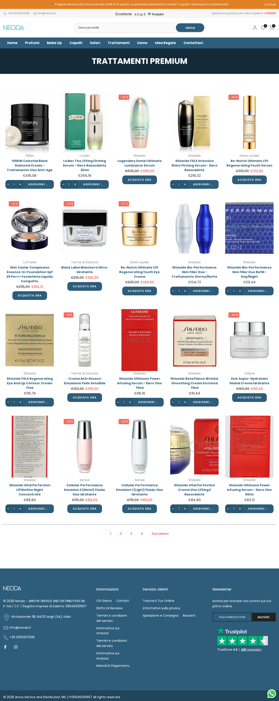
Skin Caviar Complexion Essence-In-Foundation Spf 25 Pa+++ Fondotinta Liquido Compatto (29, 274)
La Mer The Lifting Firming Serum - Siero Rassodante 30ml (84, 165)
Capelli (76, 43)
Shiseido (139, 155)
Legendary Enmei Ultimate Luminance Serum (139, 163)
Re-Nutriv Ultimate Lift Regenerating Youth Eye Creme (139, 272)
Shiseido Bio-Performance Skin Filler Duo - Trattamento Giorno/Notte (194, 272)
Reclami (189, 615)
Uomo (142, 43)
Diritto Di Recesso (109, 608)
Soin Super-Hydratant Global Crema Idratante (249, 380)
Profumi (32, 43)
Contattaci (193, 43)
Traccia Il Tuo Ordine (158, 601)
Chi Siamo (104, 601)
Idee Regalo (165, 43)
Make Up (54, 43)
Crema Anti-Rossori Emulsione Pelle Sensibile (84, 380)
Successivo (160, 533)
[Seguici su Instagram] (16, 647)
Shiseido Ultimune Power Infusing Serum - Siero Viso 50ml (249, 490)
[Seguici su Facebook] (5, 647)
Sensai (85, 480)
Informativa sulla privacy (161, 608)
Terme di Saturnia (84, 262)
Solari (95, 43)
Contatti (122, 601)
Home (12, 43)
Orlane (249, 373)
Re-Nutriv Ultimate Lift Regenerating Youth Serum (249, 163)
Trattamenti (118, 43)
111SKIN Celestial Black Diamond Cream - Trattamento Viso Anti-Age (30, 165)
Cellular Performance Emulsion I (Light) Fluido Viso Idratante (139, 490)
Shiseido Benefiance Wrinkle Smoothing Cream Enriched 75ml (194, 383)
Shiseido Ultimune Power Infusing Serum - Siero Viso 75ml (139, 383)
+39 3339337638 (18, 13)
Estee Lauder (249, 155)
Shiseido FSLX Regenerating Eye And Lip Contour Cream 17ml (30, 383)
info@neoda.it (46, 13)
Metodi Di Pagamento (112, 666)
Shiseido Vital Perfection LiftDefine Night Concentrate (29, 490)
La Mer (85, 155)
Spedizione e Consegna (161, 615)
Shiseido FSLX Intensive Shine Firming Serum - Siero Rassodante (194, 165)
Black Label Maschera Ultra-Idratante (84, 269)
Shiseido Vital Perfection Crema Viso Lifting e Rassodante (194, 490)
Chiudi (10, 4)
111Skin (30, 155)
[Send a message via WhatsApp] (272, 694)
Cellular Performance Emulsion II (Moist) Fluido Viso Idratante (84, 490)
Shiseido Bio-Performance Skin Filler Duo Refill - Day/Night (249, 272)
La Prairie (29, 262)
